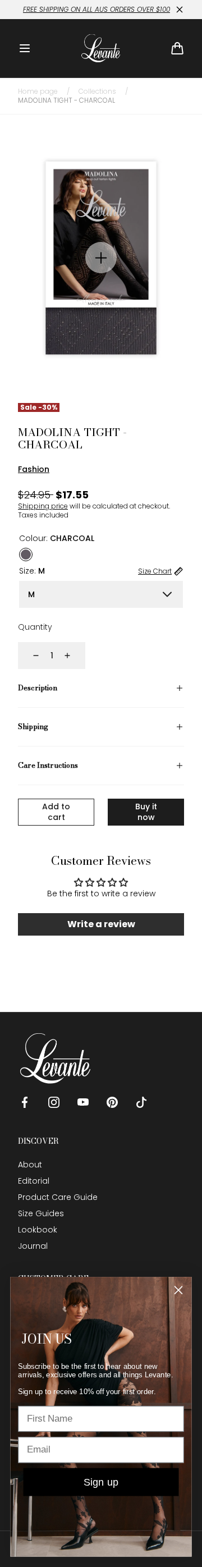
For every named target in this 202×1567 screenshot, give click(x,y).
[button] (24, 48)
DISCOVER (38, 1141)
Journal (33, 1246)
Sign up (101, 1481)
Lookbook (37, 1229)
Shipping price (43, 506)
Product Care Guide (58, 1197)
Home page (38, 91)
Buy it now (146, 812)
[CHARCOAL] (26, 554)
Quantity (35, 627)
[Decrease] (29, 655)
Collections (97, 91)
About (30, 1164)
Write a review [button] (101, 924)
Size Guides (41, 1213)
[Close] (179, 9)
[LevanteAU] (101, 48)
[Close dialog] (178, 1290)
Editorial (33, 1180)
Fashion (33, 469)
